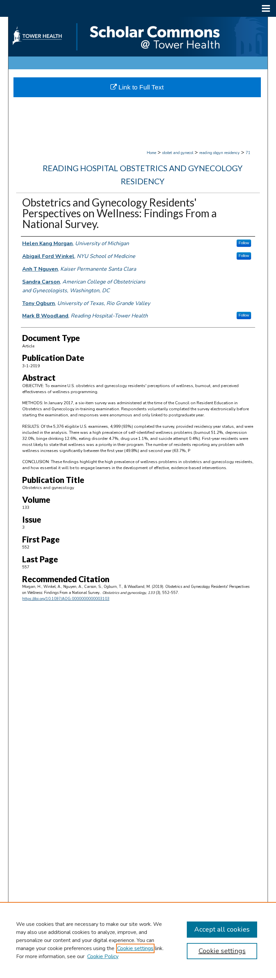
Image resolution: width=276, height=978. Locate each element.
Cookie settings (135, 948)
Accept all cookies (222, 929)
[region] (138, 940)
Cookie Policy (102, 956)
